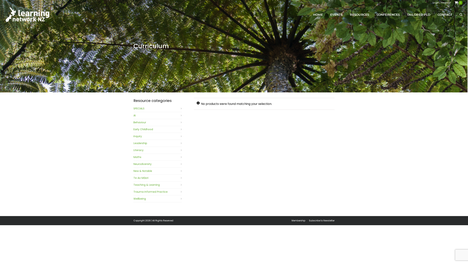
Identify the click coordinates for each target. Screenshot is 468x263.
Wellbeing (139, 199)
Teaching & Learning (146, 185)
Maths (137, 157)
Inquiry (137, 136)
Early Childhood (143, 129)
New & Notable (142, 171)
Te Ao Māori (140, 178)
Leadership (140, 143)
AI (134, 115)
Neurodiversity (142, 164)
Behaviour (139, 122)
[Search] (461, 14)
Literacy (138, 150)
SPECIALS (138, 108)
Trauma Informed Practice (150, 192)
